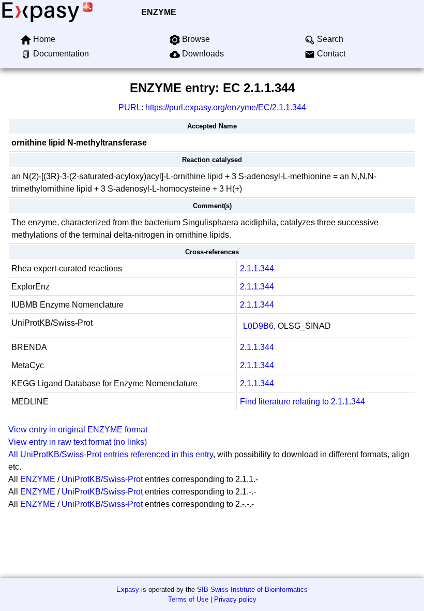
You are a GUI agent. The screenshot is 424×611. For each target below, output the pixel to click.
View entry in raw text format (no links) (77, 442)
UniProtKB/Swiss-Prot (102, 479)
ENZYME (158, 12)
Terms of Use (188, 599)
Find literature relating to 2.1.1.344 (302, 401)
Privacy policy (235, 599)
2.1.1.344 (257, 268)
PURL (129, 107)
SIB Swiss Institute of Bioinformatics (252, 589)
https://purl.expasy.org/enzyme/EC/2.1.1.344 (225, 107)
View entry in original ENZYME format (77, 429)
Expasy (127, 589)
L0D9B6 (258, 326)
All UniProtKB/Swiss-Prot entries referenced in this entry (110, 454)
